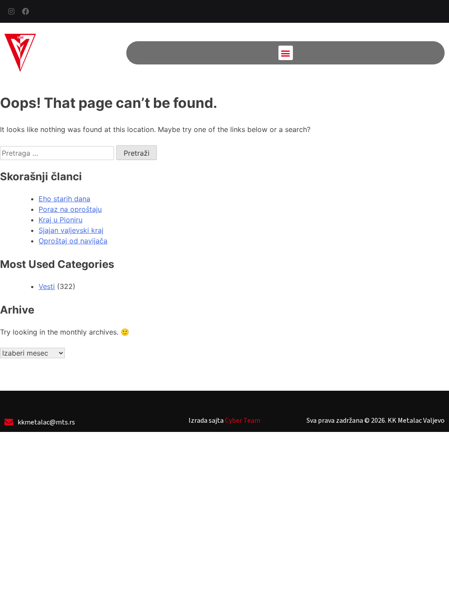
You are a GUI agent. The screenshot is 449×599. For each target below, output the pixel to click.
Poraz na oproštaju (70, 209)
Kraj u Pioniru (60, 219)
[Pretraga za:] (58, 153)
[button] (285, 53)
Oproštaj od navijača (73, 240)
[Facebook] (25, 11)
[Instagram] (11, 11)
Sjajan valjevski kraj (71, 230)
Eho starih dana (64, 198)
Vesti (47, 286)
